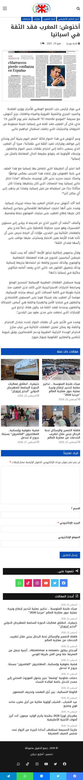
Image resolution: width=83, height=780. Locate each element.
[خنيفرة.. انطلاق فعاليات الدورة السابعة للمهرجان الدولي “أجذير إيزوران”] (20, 369)
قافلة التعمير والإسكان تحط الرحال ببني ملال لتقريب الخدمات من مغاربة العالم (62, 434)
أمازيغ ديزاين (36, 754)
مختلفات (26, 19)
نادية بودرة (71, 43)
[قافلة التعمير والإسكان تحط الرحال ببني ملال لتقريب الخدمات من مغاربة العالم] (61, 416)
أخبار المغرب (49, 19)
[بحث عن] (78, 10)
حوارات (37, 19)
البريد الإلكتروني (69, 522)
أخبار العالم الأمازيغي (68, 19)
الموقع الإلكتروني (69, 537)
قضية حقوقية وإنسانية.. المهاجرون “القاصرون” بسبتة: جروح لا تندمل (20, 434)
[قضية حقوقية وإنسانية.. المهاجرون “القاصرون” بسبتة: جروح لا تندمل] (20, 416)
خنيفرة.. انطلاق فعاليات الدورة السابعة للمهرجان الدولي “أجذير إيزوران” (23, 387)
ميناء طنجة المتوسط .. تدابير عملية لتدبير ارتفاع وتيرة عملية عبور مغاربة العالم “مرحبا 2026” (61, 389)
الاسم (75, 508)
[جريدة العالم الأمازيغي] (41, 8)
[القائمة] (5, 10)
